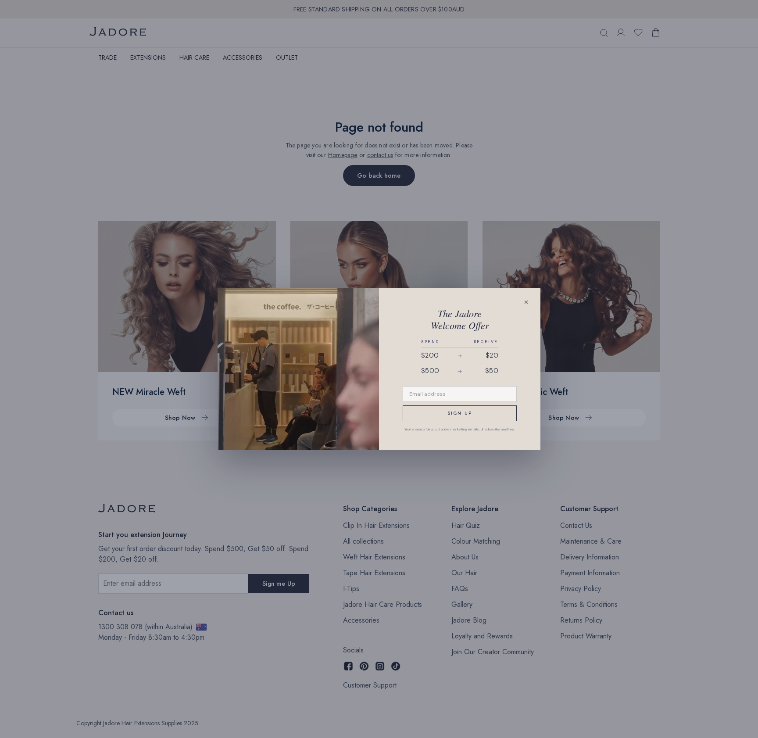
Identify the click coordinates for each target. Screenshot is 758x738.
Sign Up (459, 413)
